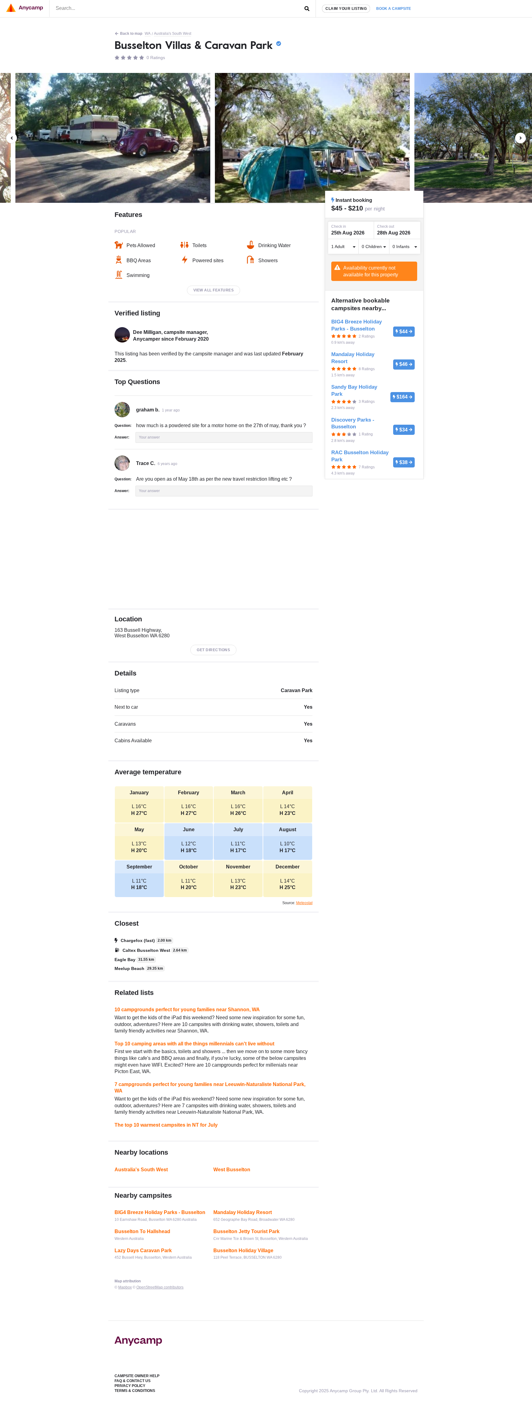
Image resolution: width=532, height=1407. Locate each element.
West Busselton (231, 1169)
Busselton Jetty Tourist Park (246, 1231)
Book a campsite (393, 8)
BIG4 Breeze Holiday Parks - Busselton (160, 1212)
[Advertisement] (213, 559)
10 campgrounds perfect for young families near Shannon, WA (187, 1009)
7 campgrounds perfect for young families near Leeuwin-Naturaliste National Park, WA (210, 1088)
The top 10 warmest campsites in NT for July (166, 1125)
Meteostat (304, 903)
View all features (213, 290)
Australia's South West (172, 33)
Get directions (213, 650)
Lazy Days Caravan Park (143, 1250)
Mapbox (125, 1287)
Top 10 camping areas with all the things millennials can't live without (194, 1043)
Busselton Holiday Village (243, 1250)
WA (148, 33)
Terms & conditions (135, 1391)
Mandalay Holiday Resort (242, 1212)
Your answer (149, 437)
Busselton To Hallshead (142, 1231)
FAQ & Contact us (133, 1381)
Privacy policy (130, 1386)
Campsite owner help (137, 1376)
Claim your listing (346, 8)
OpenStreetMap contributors (159, 1287)
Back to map (131, 33)
